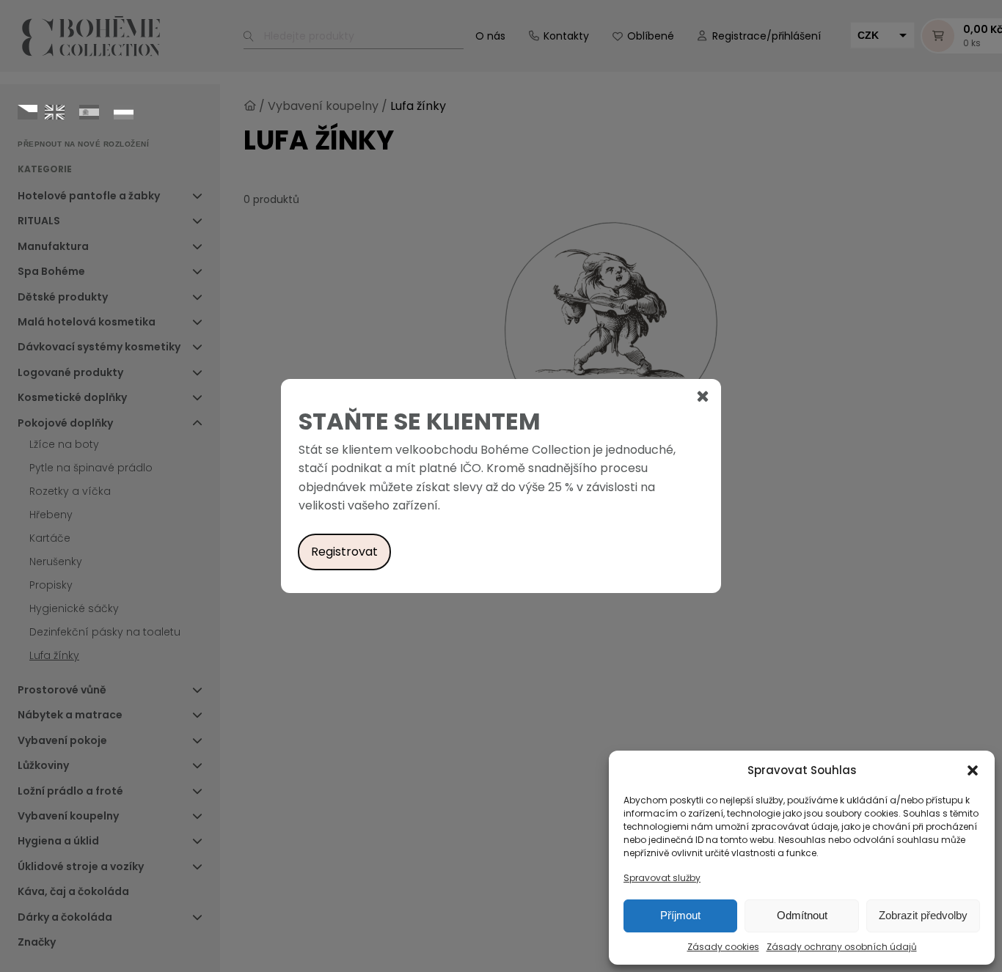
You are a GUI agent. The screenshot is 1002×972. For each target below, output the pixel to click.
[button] (972, 770)
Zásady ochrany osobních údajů (842, 946)
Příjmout (680, 915)
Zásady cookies (723, 946)
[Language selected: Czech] (79, 111)
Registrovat (344, 551)
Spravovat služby (662, 878)
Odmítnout (802, 915)
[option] (54, 112)
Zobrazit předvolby (923, 915)
